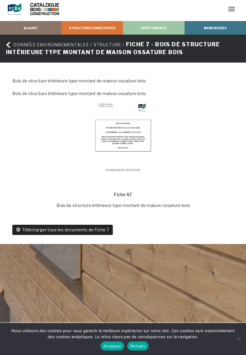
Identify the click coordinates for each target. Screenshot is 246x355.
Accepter (112, 346)
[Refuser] (239, 339)
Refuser (138, 346)
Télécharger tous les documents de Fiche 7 (64, 229)
